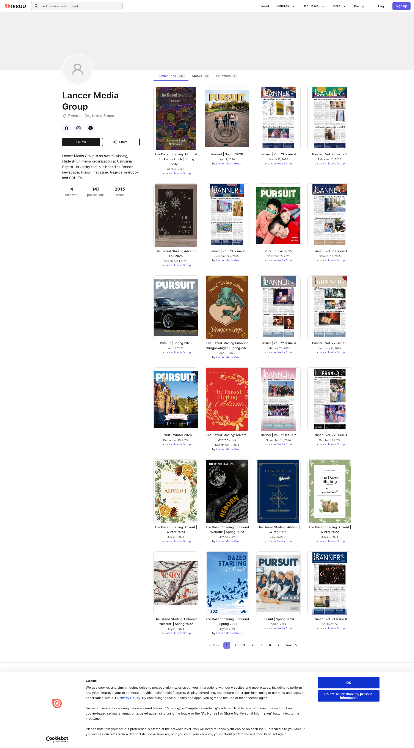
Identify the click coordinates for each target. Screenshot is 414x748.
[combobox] (81, 6)
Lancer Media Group (178, 173)
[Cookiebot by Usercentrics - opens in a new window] (57, 739)
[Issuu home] (15, 6)
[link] (265, 6)
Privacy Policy (128, 698)
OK (348, 683)
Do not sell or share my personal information (348, 695)
